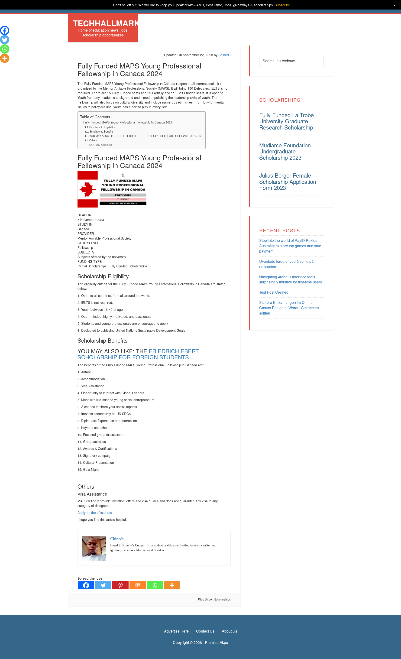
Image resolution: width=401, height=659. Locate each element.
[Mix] (137, 585)
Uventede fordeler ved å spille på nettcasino (286, 264)
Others (93, 140)
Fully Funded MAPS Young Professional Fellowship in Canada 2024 (127, 122)
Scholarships (222, 599)
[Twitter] (103, 585)
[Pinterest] (120, 585)
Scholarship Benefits (101, 131)
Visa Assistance (104, 144)
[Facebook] (86, 585)
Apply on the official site (95, 512)
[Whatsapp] (155, 585)
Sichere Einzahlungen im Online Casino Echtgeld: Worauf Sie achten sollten (289, 308)
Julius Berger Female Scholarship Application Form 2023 (287, 181)
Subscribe (282, 4)
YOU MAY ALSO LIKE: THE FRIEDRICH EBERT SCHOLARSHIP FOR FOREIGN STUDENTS (145, 136)
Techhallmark (106, 23)
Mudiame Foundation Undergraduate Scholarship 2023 (285, 151)
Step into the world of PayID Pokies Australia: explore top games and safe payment (290, 246)
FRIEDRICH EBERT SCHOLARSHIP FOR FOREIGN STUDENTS (138, 354)
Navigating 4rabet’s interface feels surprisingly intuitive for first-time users (290, 279)
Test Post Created (273, 292)
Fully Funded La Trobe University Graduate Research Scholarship (286, 121)
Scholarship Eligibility (102, 127)
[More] (172, 585)
